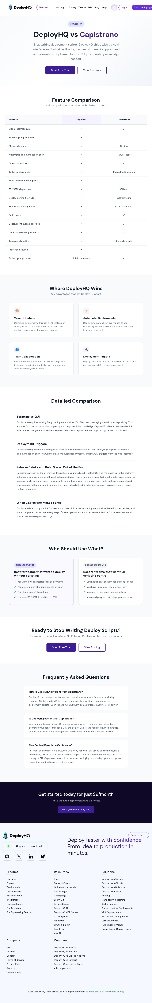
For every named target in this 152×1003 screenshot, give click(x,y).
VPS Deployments (111, 912)
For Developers (15, 904)
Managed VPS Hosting (113, 899)
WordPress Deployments (115, 916)
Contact (11, 955)
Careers (11, 951)
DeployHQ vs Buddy (65, 947)
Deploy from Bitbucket (114, 887)
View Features (92, 70)
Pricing (72, 7)
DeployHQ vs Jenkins (65, 951)
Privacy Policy (14, 964)
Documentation (15, 891)
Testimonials (85, 7)
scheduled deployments (30, 477)
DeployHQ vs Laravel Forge (68, 964)
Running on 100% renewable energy (105, 991)
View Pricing (92, 647)
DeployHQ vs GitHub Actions (69, 955)
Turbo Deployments (112, 924)
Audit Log (59, 929)
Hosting (60, 7)
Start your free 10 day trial (76, 809)
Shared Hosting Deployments (117, 908)
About (10, 947)
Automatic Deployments (99, 318)
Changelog (60, 895)
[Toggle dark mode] (114, 7)
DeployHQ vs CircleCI (65, 959)
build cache (64, 481)
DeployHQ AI (61, 908)
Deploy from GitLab (112, 883)
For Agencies (14, 908)
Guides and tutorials (65, 887)
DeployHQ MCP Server (66, 912)
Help (104, 7)
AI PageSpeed (61, 904)
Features (44, 7)
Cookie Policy (14, 972)
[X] (19, 856)
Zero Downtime (110, 920)
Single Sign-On (62, 924)
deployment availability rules (83, 477)
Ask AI (57, 933)
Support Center (62, 883)
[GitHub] (7, 856)
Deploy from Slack (111, 891)
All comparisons (63, 968)
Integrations (13, 899)
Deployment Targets (96, 356)
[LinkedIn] (31, 856)
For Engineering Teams (19, 912)
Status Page (60, 891)
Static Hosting (109, 904)
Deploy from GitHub (112, 879)
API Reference (14, 895)
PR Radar (59, 920)
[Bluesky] (43, 856)
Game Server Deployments (116, 929)
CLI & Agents (61, 916)
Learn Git (59, 899)
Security (11, 968)
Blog (96, 7)
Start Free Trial (60, 70)
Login (124, 7)
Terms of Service (15, 959)
